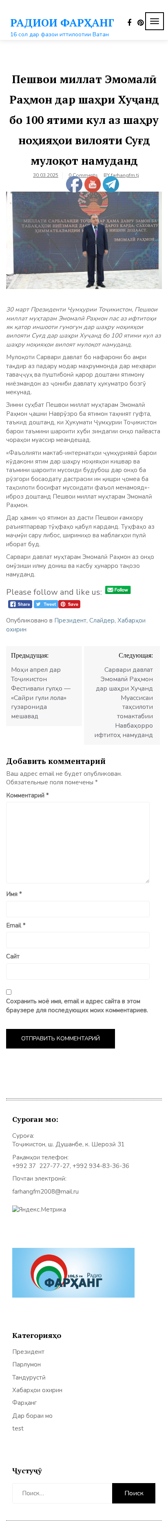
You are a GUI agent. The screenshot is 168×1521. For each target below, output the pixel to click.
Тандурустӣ (29, 1377)
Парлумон (26, 1364)
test (18, 1428)
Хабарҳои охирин (37, 1390)
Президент (70, 620)
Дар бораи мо (32, 1416)
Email (16, 925)
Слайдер (102, 620)
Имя (14, 894)
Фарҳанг (24, 1403)
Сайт (13, 956)
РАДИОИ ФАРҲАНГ (62, 22)
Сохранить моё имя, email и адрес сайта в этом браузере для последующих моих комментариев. (77, 1005)
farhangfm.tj (125, 175)
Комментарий (27, 795)
